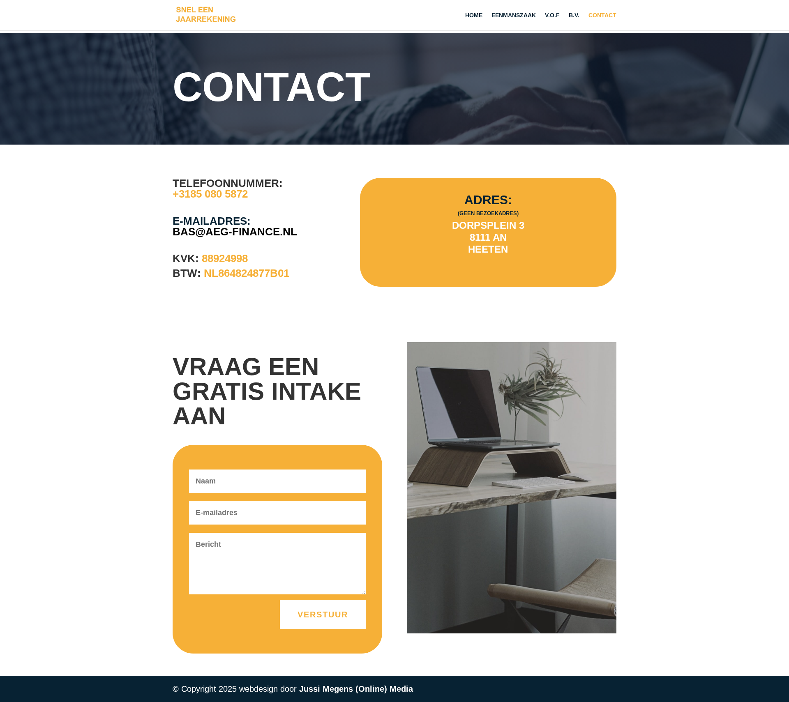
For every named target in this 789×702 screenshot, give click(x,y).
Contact (602, 15)
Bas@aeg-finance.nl (235, 232)
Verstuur (323, 614)
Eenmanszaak (513, 15)
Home (473, 15)
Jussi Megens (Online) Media (356, 688)
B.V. (574, 15)
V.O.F (552, 15)
